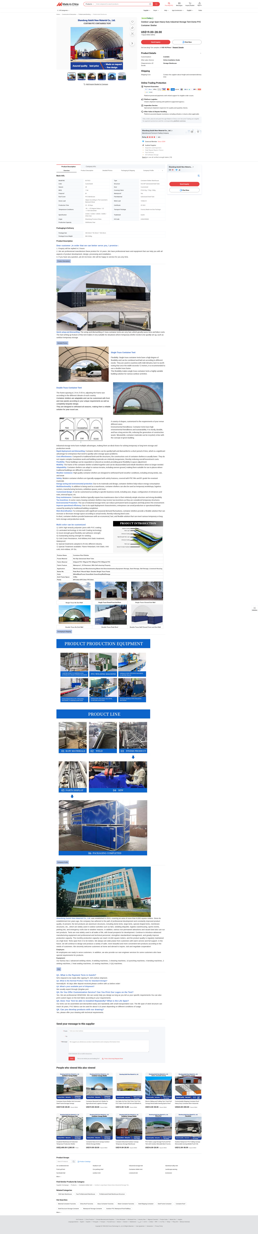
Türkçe (168, 1222)
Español (88, 1222)
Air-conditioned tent (62, 1166)
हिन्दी (156, 1222)
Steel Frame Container (165, 1204)
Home (58, 14)
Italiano (119, 1222)
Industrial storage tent (136, 1166)
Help (165, 10)
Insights (180, 1219)
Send (71, 1058)
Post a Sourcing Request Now (112, 1058)
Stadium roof (97, 1166)
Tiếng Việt (175, 1222)
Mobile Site (173, 1219)
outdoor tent (97, 1173)
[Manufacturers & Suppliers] (67, 4)
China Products (89, 1219)
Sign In (144, 157)
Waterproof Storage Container (92, 1209)
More (58, 1212)
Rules (200, 10)
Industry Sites (142, 1219)
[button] (158, 170)
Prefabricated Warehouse (100, 14)
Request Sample (178, 47)
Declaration (150, 1226)
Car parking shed (98, 1169)
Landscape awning (171, 1169)
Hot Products (79, 1219)
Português (95, 1222)
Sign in (199, 5)
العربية (139, 1222)
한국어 (145, 1222)
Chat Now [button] (188, 42)
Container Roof (180, 1204)
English (82, 1222)
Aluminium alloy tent (171, 1166)
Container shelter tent (136, 1169)
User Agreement (140, 1226)
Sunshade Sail (60, 1173)
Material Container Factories (67, 1204)
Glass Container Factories (105, 1204)
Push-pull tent (60, 1169)
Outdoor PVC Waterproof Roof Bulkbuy (118, 1209)
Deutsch (125, 1222)
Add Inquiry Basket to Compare (97, 84)
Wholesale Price (131, 1219)
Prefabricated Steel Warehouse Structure (112, 1194)
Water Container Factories (126, 1204)
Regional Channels (153, 1219)
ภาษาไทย (161, 1222)
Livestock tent (133, 1173)
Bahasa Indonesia (185, 1222)
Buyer (155, 10)
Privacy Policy (159, 1226)
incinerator (168, 1173)
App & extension (177, 10)
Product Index (164, 1219)
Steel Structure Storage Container (68, 1209)
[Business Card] (199, 175)
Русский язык (111, 1222)
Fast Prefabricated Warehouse (85, 1194)
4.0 (170, 170)
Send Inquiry (155, 42)
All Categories (63, 10)
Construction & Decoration (69, 14)
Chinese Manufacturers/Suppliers (105, 1219)
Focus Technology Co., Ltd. (115, 1226)
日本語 (151, 1222)
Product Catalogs (85, 1161)
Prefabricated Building (85, 14)
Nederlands (133, 1222)
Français (102, 1222)
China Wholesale (120, 1219)
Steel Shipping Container (145, 1204)
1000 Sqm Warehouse (65, 1194)
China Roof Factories (86, 1204)
